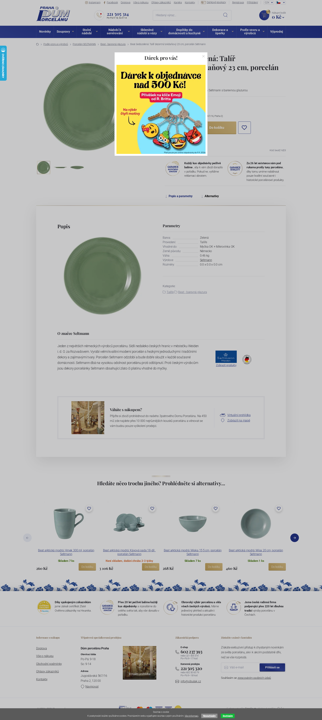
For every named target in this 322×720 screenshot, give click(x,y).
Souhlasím (228, 716)
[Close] (203, 56)
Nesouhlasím (209, 716)
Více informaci (191, 716)
